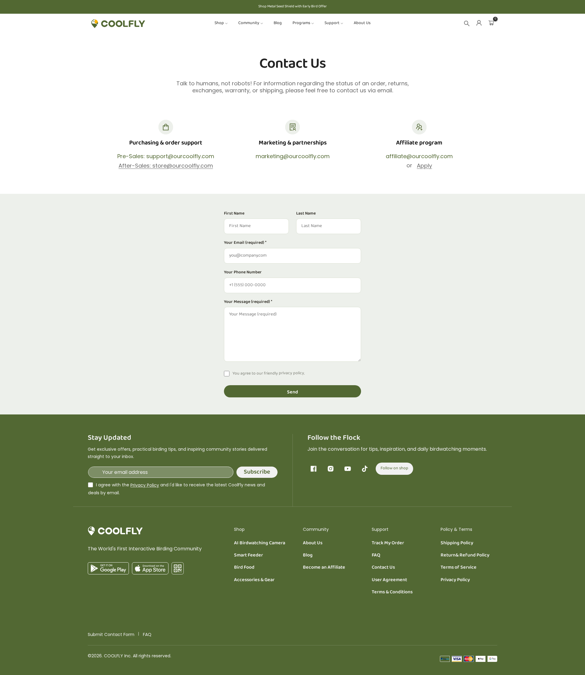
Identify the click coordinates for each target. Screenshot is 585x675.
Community (248, 23)
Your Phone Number (243, 273)
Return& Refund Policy (465, 555)
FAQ (376, 555)
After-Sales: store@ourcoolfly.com (166, 165)
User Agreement (389, 580)
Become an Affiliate (324, 568)
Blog (278, 23)
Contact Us (383, 568)
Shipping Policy (457, 543)
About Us (362, 23)
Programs (301, 23)
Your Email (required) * (245, 243)
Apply (424, 165)
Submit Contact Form (111, 634)
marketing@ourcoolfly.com (293, 156)
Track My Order (388, 543)
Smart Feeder (248, 555)
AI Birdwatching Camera (259, 543)
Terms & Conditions (392, 592)
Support (331, 23)
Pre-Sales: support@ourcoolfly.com (165, 156)
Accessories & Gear (254, 580)
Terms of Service (459, 568)
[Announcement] (292, 6)
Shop (219, 23)
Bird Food (244, 568)
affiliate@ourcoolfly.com (419, 156)
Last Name (306, 214)
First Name (234, 214)
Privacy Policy (144, 485)
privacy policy (291, 373)
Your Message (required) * (248, 302)
